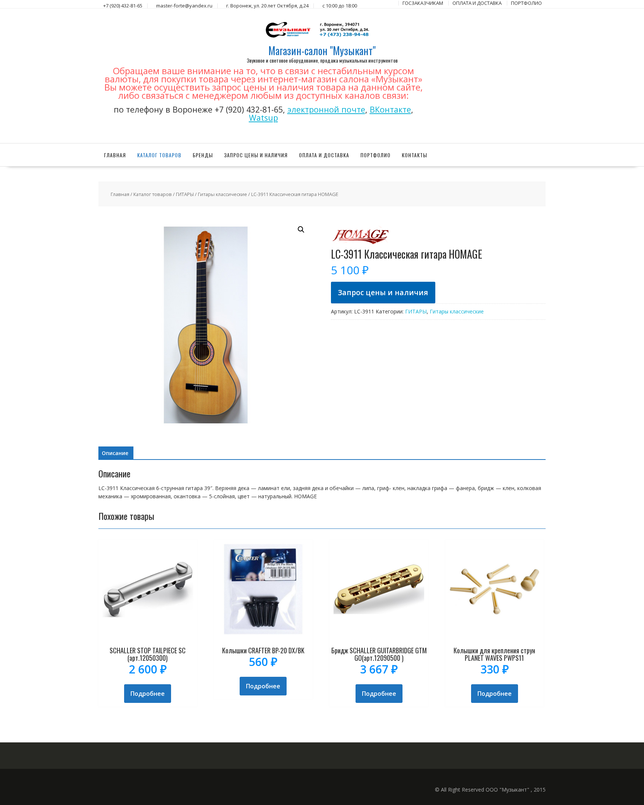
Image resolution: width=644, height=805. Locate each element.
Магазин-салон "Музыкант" (322, 50)
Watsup (263, 117)
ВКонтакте (390, 109)
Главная (115, 155)
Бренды (203, 155)
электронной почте (326, 109)
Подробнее (147, 693)
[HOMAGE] (361, 244)
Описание (115, 453)
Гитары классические (222, 194)
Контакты (414, 155)
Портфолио (375, 155)
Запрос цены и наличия (256, 155)
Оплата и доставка (324, 155)
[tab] (115, 453)
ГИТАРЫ (185, 194)
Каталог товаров (159, 155)
